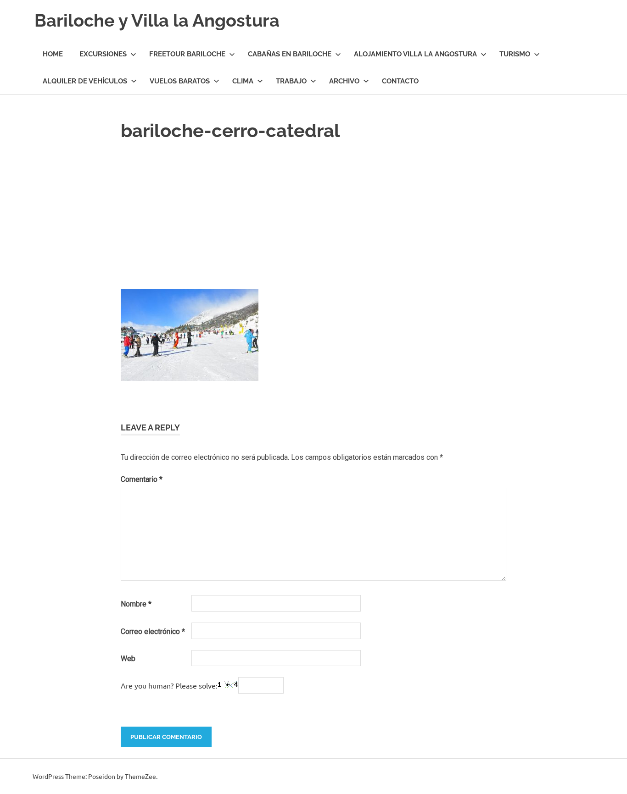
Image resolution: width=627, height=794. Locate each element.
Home (53, 54)
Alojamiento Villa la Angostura (415, 54)
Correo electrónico (153, 631)
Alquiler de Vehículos (85, 81)
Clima (242, 81)
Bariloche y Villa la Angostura (157, 20)
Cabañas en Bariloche (289, 54)
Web (128, 658)
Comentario (141, 479)
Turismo (514, 54)
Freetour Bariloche (187, 54)
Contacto (400, 81)
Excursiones (103, 54)
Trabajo (291, 81)
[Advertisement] (313, 213)
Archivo (344, 81)
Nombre (136, 604)
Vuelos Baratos (180, 81)
